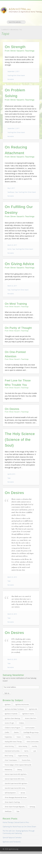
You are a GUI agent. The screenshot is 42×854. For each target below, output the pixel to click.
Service (23, 793)
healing (28, 737)
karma (26, 751)
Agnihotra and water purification (14, 709)
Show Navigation (34, 20)
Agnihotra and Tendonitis (12, 842)
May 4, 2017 (11, 188)
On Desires (14, 493)
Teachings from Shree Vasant (16, 75)
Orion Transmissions (11, 760)
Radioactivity (8, 769)
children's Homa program (12, 728)
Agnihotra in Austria (28, 714)
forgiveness (8, 737)
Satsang (19, 769)
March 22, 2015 (12, 577)
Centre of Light (9, 723)
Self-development (10, 793)
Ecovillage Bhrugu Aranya (31, 732)
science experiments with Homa (14, 779)
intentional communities (12, 751)
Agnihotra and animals (22, 704)
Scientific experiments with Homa (15, 788)
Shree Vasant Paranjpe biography (15, 807)
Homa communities (33, 742)
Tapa (16, 192)
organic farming (23, 756)
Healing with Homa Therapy (13, 742)
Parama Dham (26, 760)
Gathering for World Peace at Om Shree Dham (19, 827)
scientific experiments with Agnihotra (16, 783)
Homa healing (22, 746)
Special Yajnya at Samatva (12, 837)
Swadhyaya (11, 192)
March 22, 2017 (12, 245)
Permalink (11, 79)
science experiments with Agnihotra (16, 774)
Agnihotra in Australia (11, 714)
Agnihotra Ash (33, 709)
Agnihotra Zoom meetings (12, 718)
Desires (16, 732)
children (21, 723)
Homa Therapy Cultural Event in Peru (16, 822)
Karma (9, 249)
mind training (9, 756)
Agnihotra (7, 704)
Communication (30, 728)
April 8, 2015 (11, 474)
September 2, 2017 (13, 71)
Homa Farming (9, 746)
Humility (34, 746)
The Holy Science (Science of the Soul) (20, 439)
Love (34, 751)
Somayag (32, 807)
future (19, 737)
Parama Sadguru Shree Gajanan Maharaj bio (18, 765)
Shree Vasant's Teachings (12, 802)
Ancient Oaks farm (30, 718)
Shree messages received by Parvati (16, 797)
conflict (7, 732)
